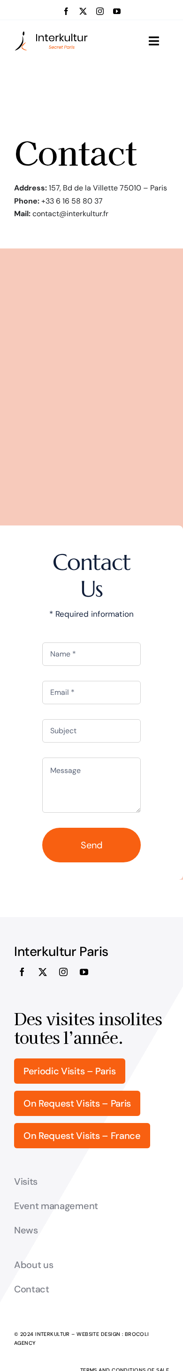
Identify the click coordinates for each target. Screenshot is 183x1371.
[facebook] (66, 11)
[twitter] (83, 11)
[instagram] (100, 11)
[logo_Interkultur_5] (51, 34)
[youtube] (117, 11)
